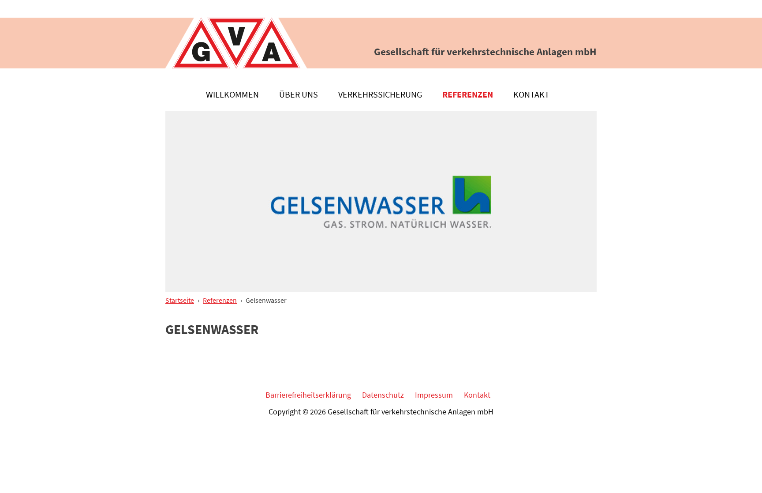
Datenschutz (383, 395)
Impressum (434, 395)
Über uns (298, 94)
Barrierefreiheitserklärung (308, 395)
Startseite (179, 300)
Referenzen (467, 94)
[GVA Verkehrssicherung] (236, 43)
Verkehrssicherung (380, 94)
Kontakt (531, 94)
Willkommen (232, 94)
